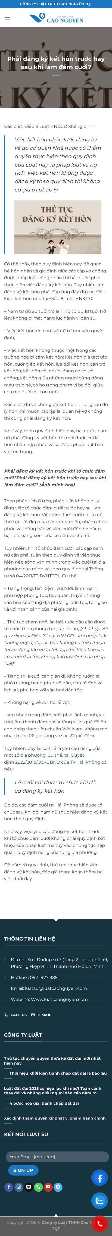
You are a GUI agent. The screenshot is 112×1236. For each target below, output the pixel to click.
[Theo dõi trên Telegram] (58, 1187)
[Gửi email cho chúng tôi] (28, 1187)
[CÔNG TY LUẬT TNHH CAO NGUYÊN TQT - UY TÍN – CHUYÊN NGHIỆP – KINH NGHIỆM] (56, 17)
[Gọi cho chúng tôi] (38, 1187)
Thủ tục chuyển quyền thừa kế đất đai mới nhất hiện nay (52, 1060)
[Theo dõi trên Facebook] (8, 1187)
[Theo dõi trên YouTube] (48, 1187)
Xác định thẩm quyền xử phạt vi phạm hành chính (55, 1118)
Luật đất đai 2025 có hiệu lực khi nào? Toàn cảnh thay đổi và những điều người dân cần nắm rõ (52, 1090)
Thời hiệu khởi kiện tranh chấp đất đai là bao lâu (58, 1073)
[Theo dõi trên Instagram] (18, 1187)
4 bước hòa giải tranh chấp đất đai (44, 1103)
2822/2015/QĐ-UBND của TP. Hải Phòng (57, 762)
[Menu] (8, 17)
